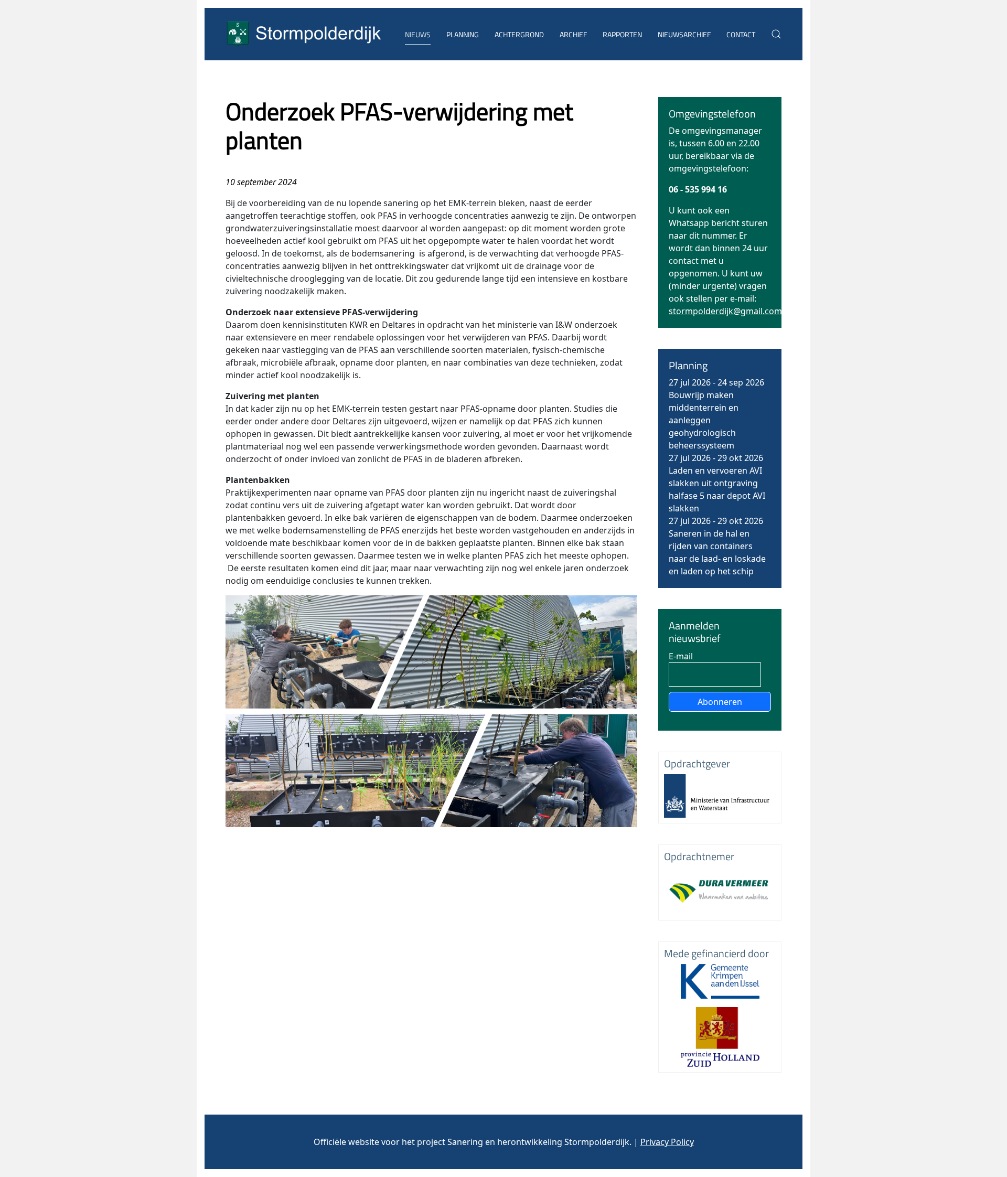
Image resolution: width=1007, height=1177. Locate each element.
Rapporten (622, 34)
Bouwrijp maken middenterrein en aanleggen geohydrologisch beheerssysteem (703, 420)
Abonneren (720, 702)
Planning (462, 34)
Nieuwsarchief (684, 34)
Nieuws (418, 34)
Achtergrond (519, 34)
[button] (776, 34)
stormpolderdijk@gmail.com (725, 311)
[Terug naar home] (304, 34)
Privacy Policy (667, 1142)
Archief (573, 34)
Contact (740, 34)
